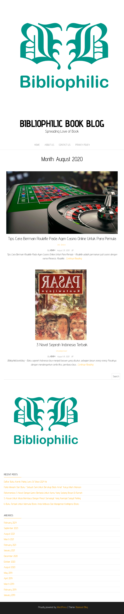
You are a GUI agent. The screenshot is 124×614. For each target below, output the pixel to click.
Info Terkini (61, 244)
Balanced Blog (82, 607)
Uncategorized (61, 350)
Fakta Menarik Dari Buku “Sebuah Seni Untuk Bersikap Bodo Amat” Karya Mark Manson (42, 487)
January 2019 (9, 595)
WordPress (62, 607)
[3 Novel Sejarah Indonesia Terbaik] (61, 304)
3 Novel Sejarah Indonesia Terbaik (62, 344)
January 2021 (9, 550)
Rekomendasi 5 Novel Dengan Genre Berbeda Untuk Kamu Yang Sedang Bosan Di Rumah (43, 492)
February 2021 (10, 544)
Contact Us (64, 144)
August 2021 (9, 533)
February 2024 (10, 522)
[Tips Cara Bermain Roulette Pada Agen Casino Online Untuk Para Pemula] (62, 202)
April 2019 (8, 578)
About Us (49, 144)
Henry (53, 250)
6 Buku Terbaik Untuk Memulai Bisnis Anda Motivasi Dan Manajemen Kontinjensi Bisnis (41, 503)
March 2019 (9, 583)
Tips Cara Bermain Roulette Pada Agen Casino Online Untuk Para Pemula (62, 238)
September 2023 (11, 528)
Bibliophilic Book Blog (62, 123)
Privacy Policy (82, 144)
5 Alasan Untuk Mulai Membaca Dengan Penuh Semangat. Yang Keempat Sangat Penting (42, 498)
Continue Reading (74, 258)
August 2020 (9, 567)
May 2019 (8, 572)
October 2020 (9, 561)
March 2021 (9, 539)
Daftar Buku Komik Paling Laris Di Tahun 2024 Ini (25, 481)
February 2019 (10, 589)
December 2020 (11, 556)
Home (37, 144)
